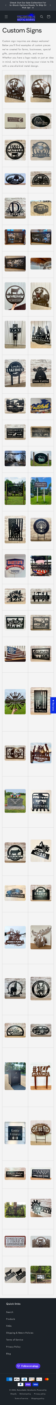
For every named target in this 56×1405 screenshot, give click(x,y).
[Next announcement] (50, 5)
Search (9, 1312)
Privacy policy (40, 1394)
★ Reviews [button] (53, 705)
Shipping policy (37, 1398)
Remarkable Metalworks (26, 1390)
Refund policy (25, 1394)
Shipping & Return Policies (19, 1332)
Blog (8, 1353)
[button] (6, 16)
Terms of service (21, 1398)
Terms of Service (14, 1339)
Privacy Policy (13, 1346)
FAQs (9, 1325)
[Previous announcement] (5, 5)
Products (10, 1319)
